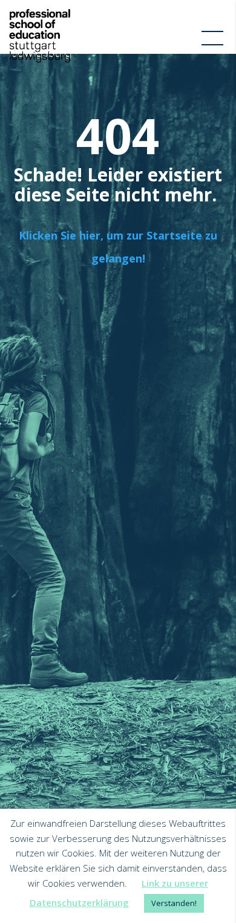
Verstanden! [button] (174, 903)
